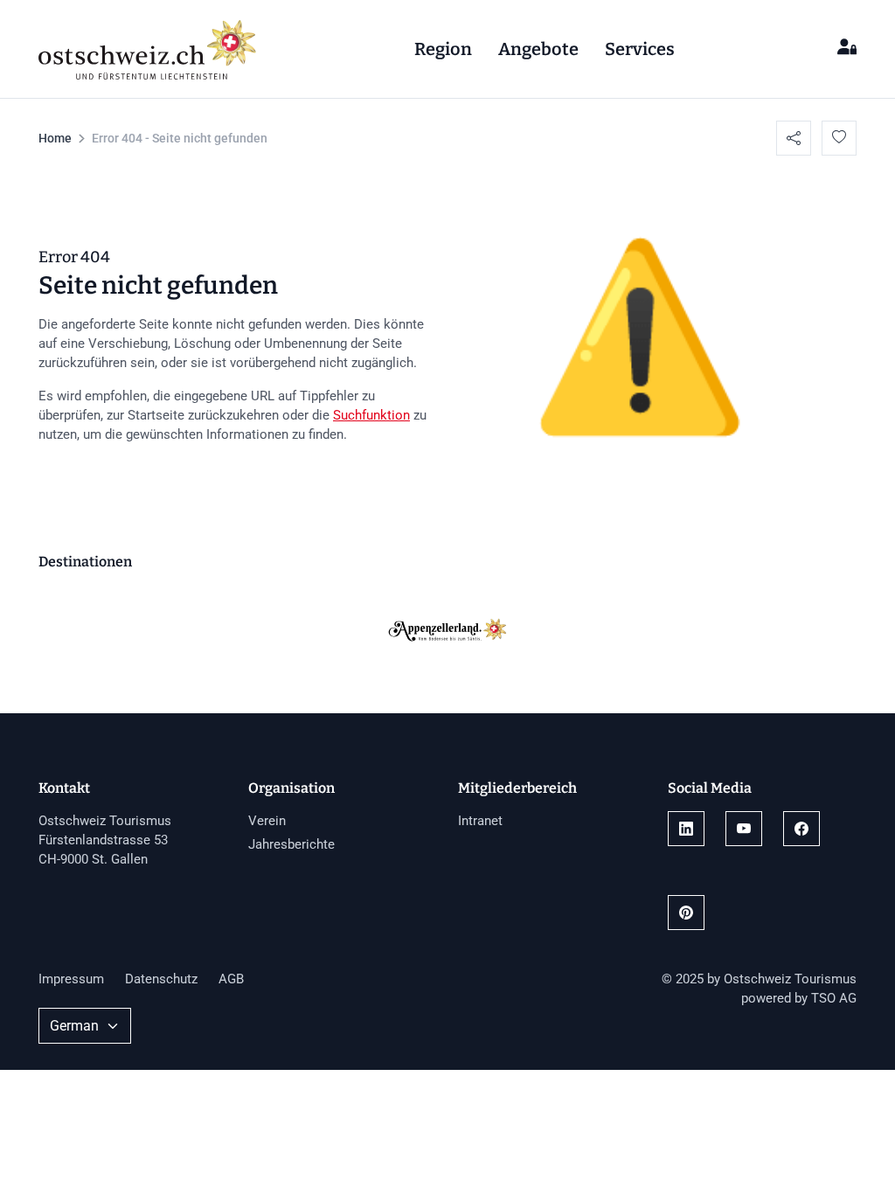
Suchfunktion (371, 415)
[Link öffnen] (686, 828)
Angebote (538, 48)
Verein (267, 821)
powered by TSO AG (799, 998)
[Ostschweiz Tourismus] (147, 47)
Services (640, 48)
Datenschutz (161, 979)
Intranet (480, 821)
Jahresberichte (291, 844)
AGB (231, 979)
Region (443, 48)
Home (55, 138)
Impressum (71, 979)
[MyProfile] (847, 48)
